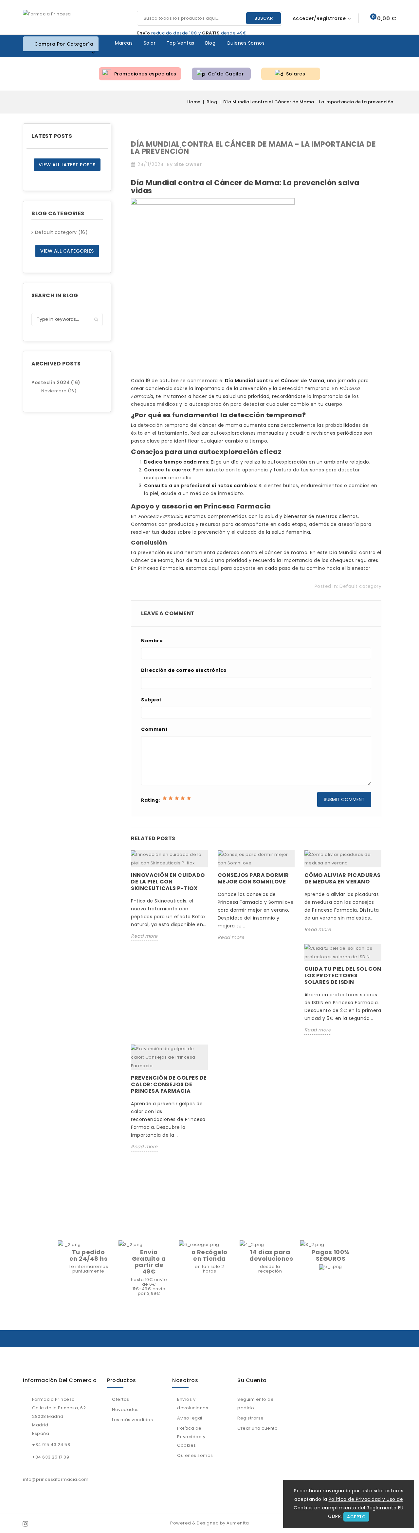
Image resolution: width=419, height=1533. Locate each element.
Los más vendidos (132, 1420)
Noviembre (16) (58, 391)
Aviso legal (189, 1418)
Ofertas (120, 1399)
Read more (144, 936)
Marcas (124, 43)
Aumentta (238, 1523)
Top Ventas (180, 43)
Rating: (150, 800)
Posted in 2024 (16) (56, 382)
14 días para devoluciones (271, 1255)
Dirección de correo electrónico (184, 670)
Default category (360, 586)
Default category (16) (61, 232)
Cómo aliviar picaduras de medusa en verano (342, 878)
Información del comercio (60, 1380)
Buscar (263, 18)
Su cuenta (252, 1380)
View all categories (67, 251)
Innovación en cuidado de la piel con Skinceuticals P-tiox (168, 881)
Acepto (356, 1517)
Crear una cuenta (257, 1428)
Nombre (152, 640)
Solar (150, 43)
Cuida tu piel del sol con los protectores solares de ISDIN (342, 975)
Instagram (26, 1524)
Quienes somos (246, 43)
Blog (210, 43)
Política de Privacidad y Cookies (191, 1436)
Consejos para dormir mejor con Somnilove (253, 878)
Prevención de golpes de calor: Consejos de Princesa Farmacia (169, 1084)
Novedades (125, 1409)
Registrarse (250, 1418)
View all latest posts (67, 164)
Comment (154, 729)
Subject (151, 699)
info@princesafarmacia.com (56, 1479)
